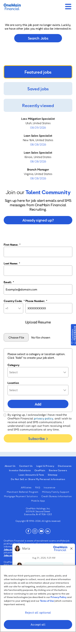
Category (13, 365)
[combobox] (38, 372)
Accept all (38, 624)
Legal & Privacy (45, 465)
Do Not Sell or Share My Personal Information (38, 479)
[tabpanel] (38, 148)
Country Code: (14, 300)
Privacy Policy (59, 597)
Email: (9, 282)
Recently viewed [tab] (38, 105)
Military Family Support (55, 491)
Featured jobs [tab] (38, 72)
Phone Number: (36, 300)
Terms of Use (47, 600)
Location (13, 382)
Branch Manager (38, 169)
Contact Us (26, 465)
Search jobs (38, 38)
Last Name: (12, 263)
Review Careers (58, 470)
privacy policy (43, 418)
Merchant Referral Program (22, 491)
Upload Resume (38, 322)
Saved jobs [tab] (38, 88)
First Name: (12, 244)
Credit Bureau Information (56, 496)
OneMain (39, 470)
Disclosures (65, 465)
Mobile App (38, 500)
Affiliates (26, 487)
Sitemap (53, 474)
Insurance (49, 487)
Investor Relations (20, 470)
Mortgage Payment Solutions (21, 496)
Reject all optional (38, 612)
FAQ (37, 487)
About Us (10, 465)
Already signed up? (38, 220)
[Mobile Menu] (68, 5)
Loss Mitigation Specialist (38, 119)
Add (38, 404)
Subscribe (36, 438)
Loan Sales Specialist (38, 135)
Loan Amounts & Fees (31, 474)
